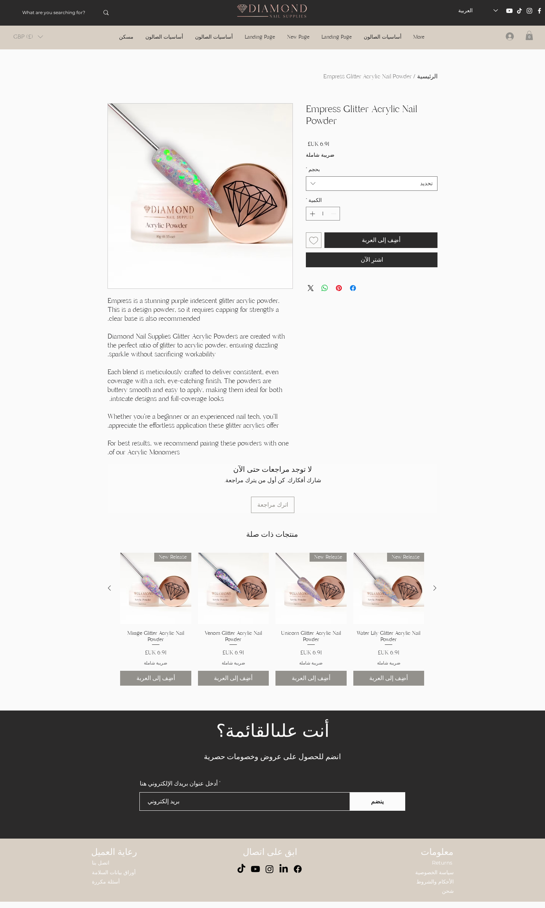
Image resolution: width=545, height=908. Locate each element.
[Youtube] (509, 10)
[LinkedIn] (283, 869)
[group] (272, 619)
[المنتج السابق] (434, 588)
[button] (28, 36)
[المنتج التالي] (109, 588)
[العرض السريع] (233, 588)
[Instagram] (529, 10)
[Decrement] (334, 225)
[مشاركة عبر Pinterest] (338, 299)
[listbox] (28, 36)
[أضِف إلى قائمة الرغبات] (313, 252)
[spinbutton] (323, 225)
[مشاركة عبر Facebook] (353, 299)
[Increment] (311, 225)
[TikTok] (519, 10)
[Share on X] (310, 299)
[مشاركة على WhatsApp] (324, 299)
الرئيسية (427, 76)
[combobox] (371, 195)
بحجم (313, 181)
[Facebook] (539, 10)
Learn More (333, 166)
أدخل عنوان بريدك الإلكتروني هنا (179, 784)
